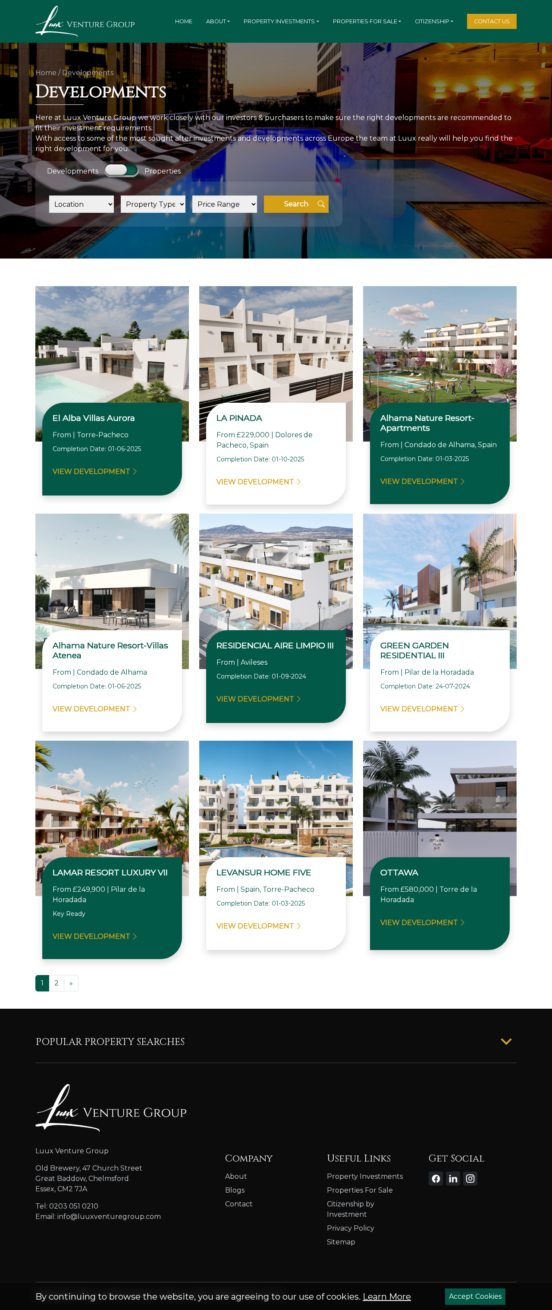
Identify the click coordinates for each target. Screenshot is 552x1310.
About (216, 21)
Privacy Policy (350, 1228)
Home (183, 21)
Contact (239, 1204)
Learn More (387, 1296)
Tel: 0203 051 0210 (66, 1206)
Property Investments (279, 21)
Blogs (235, 1190)
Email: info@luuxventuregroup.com (98, 1216)
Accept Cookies (475, 1296)
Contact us (492, 21)
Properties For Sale (365, 21)
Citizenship (432, 21)
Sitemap (341, 1242)
